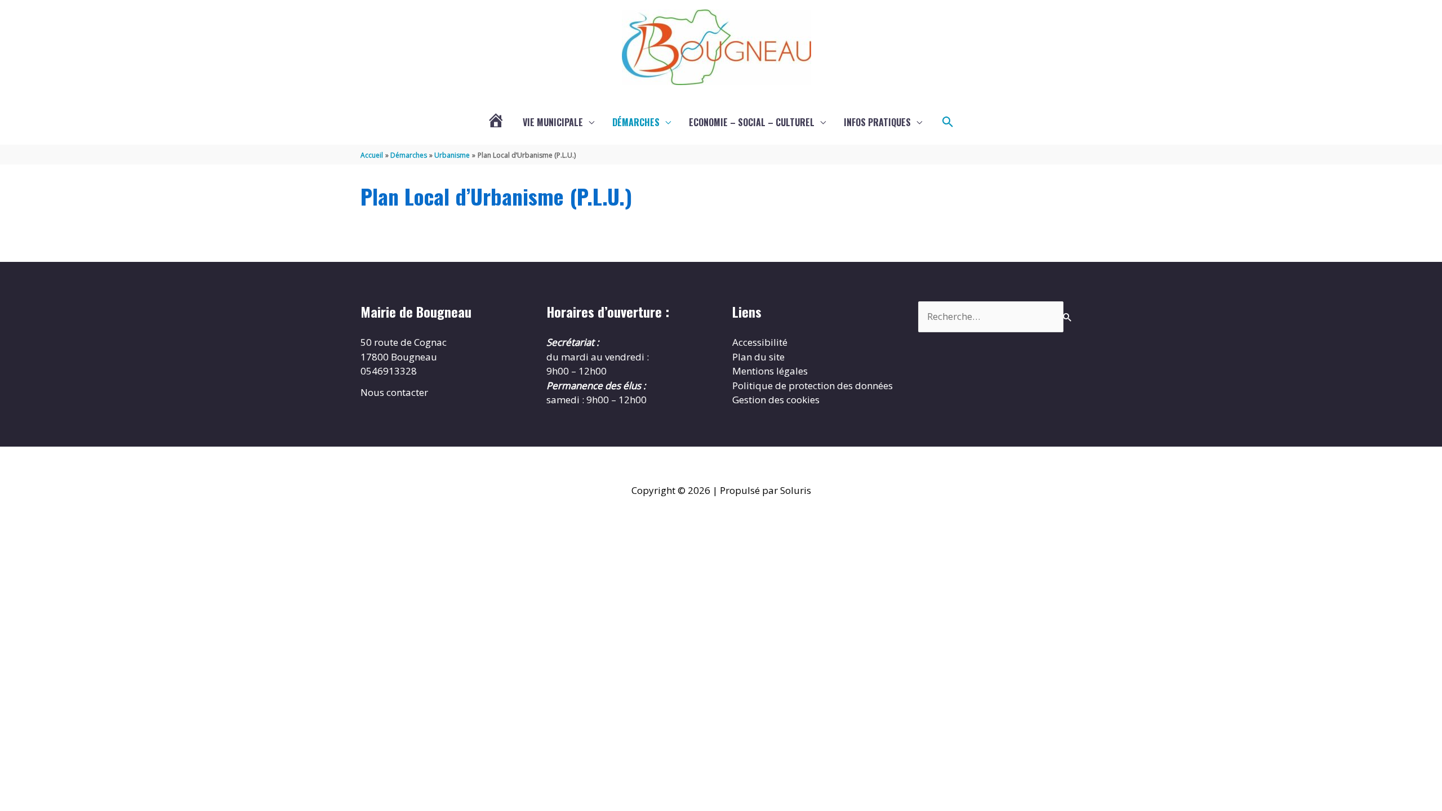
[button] (948, 122)
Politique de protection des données (812, 385)
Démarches (636, 122)
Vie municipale (553, 122)
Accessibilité (759, 342)
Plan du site (758, 356)
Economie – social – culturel (752, 122)
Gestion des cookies (776, 399)
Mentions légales (770, 370)
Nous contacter (394, 392)
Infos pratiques (877, 122)
